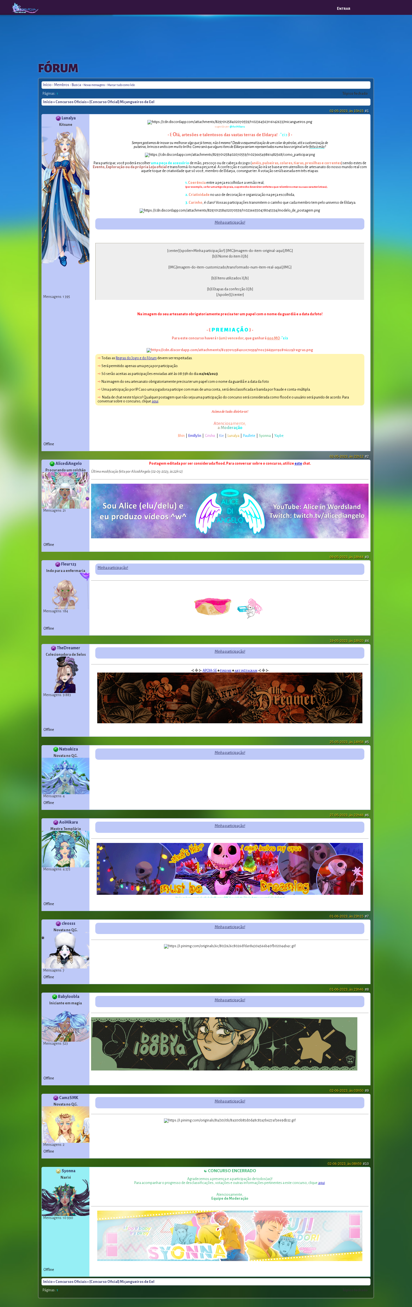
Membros (61, 85)
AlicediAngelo (68, 463)
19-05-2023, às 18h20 (349, 641)
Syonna (68, 1171)
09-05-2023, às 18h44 (349, 557)
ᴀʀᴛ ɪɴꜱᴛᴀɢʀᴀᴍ (246, 671)
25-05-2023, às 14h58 (349, 742)
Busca (76, 85)
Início (47, 85)
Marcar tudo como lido (121, 85)
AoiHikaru (68, 822)
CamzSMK (68, 1097)
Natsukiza (68, 749)
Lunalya (69, 118)
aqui (155, 401)
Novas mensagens (94, 85)
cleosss (68, 923)
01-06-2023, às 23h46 (349, 989)
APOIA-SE (210, 671)
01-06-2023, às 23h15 (349, 916)
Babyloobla (68, 996)
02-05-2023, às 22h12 (349, 456)
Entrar (343, 8)
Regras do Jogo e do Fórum (136, 358)
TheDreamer (68, 648)
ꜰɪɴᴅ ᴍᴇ (226, 671)
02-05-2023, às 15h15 (349, 111)
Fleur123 (68, 564)
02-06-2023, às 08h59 (348, 1164)
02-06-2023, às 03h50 (349, 1091)
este (298, 463)
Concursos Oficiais (71, 102)
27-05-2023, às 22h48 (349, 815)
